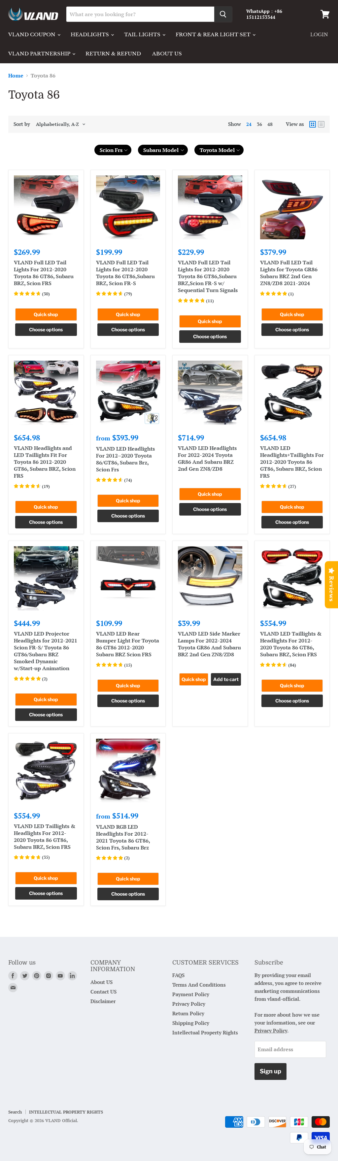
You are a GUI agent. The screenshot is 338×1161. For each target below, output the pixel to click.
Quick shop (46, 314)
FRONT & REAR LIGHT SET (214, 34)
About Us (167, 53)
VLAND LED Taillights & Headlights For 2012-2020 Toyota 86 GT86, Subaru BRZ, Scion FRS (290, 644)
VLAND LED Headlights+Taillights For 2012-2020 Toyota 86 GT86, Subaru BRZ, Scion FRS (292, 461)
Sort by (22, 124)
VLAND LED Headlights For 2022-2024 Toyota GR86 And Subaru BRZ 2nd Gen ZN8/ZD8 (207, 458)
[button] (113, 150)
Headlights (90, 34)
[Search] (223, 14)
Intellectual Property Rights (205, 1032)
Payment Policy (190, 994)
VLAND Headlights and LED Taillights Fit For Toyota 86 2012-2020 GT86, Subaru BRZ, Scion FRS (45, 461)
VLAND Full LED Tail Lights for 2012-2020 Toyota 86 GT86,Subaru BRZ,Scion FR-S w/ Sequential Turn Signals (208, 276)
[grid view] (312, 124)
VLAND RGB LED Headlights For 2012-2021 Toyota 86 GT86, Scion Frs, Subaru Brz (123, 837)
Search (15, 1112)
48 (270, 124)
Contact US (103, 991)
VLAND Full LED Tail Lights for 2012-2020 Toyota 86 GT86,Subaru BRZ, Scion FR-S (125, 273)
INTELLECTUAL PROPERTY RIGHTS (66, 1112)
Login (319, 35)
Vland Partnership (40, 53)
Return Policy (188, 1013)
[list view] (321, 124)
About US (101, 982)
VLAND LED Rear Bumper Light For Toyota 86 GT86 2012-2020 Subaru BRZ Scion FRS (127, 644)
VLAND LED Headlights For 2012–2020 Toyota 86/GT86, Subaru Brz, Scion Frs (125, 459)
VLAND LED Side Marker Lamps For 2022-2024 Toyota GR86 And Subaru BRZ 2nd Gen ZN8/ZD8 (209, 644)
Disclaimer (103, 1001)
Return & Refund (113, 53)
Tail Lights (143, 34)
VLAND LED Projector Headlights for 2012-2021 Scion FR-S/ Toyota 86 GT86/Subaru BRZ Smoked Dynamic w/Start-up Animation (45, 651)
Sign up (270, 1071)
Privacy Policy (188, 1003)
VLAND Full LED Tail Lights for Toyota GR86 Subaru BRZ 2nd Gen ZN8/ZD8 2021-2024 (289, 273)
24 (249, 124)
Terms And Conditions (199, 984)
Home (15, 75)
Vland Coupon (32, 34)
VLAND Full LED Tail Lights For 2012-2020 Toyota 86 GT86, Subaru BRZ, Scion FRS (44, 273)
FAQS (178, 975)
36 (259, 124)
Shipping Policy (190, 1023)
